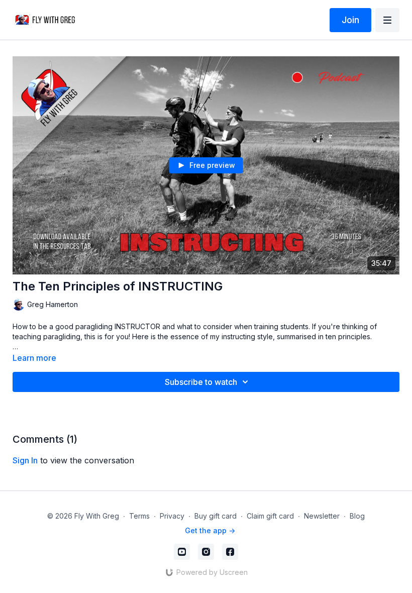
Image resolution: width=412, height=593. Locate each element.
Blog (357, 516)
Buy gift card (215, 516)
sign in (25, 460)
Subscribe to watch (201, 382)
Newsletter (322, 516)
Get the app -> (210, 530)
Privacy (172, 516)
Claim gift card (270, 516)
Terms (139, 516)
